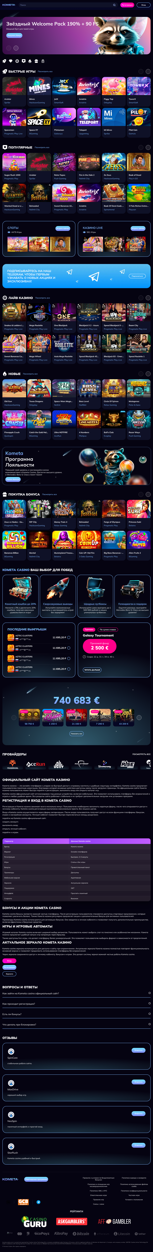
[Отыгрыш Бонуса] (43, 61)
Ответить (138, 1050)
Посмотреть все (45, 71)
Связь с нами (98, 1204)
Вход (144, 5)
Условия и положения (134, 1200)
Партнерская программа (36, 1179)
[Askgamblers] (71, 1221)
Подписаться (137, 276)
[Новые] (30, 61)
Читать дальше (92, 670)
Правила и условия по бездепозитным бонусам (98, 1179)
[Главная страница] (9, 5)
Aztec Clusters (23, 636)
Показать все (76, 734)
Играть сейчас (63, 228)
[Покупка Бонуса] (36, 61)
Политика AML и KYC (98, 1191)
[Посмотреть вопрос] (150, 993)
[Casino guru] (33, 1221)
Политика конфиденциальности (134, 1191)
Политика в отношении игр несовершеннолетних (99, 1185)
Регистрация (127, 5)
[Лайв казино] (17, 61)
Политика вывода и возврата (134, 1178)
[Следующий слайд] (16, 48)
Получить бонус (14, 35)
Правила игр (98, 1200)
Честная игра (134, 1195)
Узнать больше (13, 479)
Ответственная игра (98, 1195)
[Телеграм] (38, 1202)
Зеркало (9, 974)
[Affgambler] (114, 1221)
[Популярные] (24, 61)
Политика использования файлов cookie (134, 1185)
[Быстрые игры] (4, 61)
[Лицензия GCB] (23, 1202)
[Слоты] (11, 61)
